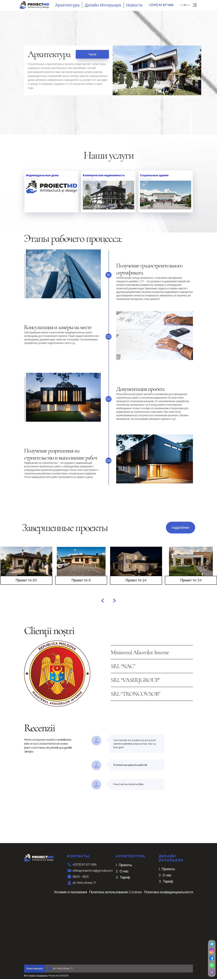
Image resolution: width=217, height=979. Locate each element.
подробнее (180, 527)
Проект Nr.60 (26, 580)
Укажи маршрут (34, 968)
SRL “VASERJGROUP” (135, 679)
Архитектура (67, 5)
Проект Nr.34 (191, 580)
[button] (102, 601)
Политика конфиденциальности (168, 892)
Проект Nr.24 (136, 580)
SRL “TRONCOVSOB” (135, 693)
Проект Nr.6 (81, 580)
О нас (124, 871)
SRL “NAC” (123, 666)
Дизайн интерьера (103, 5)
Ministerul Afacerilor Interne (140, 652)
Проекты (125, 865)
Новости (134, 5)
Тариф (92, 54)
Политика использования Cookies (115, 892)
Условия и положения (70, 892)
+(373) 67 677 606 (161, 5)
